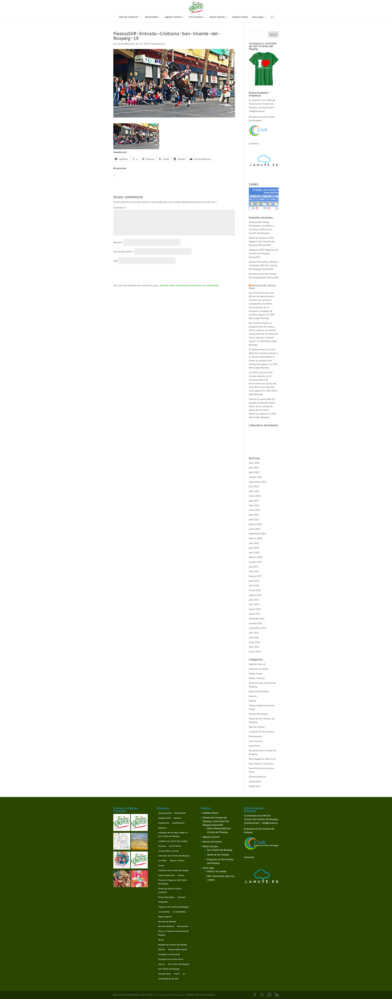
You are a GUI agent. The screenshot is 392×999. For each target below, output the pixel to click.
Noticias (161, 949)
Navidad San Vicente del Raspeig (172, 945)
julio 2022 (254, 515)
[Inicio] (121, 823)
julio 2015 (254, 600)
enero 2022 (254, 529)
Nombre (118, 242)
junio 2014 (254, 637)
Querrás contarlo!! (128, 17)
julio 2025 (254, 467)
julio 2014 (254, 633)
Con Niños (162, 861)
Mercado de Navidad (167, 922)
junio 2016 (254, 581)
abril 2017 (254, 571)
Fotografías (163, 902)
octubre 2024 (255, 477)
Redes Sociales (217, 17)
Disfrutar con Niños (259, 669)
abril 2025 (254, 472)
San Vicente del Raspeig (168, 969)
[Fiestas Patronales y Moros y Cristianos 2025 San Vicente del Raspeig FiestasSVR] (121, 860)
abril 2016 (254, 585)
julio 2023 (254, 501)
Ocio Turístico (196, 17)
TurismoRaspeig (125, 44)
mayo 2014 (254, 642)
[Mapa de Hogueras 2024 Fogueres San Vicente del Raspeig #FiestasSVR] (121, 842)
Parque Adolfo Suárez (177, 949)
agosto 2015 (255, 595)
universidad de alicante (168, 979)
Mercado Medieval (166, 926)
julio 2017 (254, 567)
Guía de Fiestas (257, 727)
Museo (161, 940)
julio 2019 (254, 543)
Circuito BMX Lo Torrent (168, 851)
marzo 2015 (255, 609)
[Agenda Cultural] (139, 860)
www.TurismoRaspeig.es (128, 994)
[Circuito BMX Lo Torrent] (139, 842)
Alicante (177, 818)
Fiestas (252, 701)
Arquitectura (163, 823)
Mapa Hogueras (165, 917)
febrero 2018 (255, 557)
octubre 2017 (255, 562)
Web (115, 261)
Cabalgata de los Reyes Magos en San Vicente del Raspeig (173, 834)
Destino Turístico (177, 861)
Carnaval (162, 846)
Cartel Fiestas (175, 846)
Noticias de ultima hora (262, 287)
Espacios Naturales (259, 691)
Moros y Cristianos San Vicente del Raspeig (173, 933)
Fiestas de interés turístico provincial (170, 890)
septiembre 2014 (257, 628)
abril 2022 (254, 519)
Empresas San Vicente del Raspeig (173, 870)
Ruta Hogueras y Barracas (262, 759)
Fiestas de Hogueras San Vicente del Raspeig (172, 882)
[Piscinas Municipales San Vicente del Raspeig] (139, 823)
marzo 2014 (255, 651)
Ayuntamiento (178, 823)
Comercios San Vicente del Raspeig (173, 856)
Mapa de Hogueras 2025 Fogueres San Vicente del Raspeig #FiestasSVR (262, 242)
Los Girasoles (164, 912)
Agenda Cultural (173, 17)
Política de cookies (216, 871)
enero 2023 (254, 510)
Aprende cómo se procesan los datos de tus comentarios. (189, 285)
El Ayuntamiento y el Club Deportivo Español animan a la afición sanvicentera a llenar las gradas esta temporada (263, 356)
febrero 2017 (255, 576)
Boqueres (162, 828)
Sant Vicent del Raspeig (178, 964)
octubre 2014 (255, 623)
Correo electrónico (123, 251)
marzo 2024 (255, 496)
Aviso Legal (258, 17)
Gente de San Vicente (218, 854)
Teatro (177, 974)
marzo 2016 (255, 590)
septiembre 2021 (257, 533)
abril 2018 (254, 552)
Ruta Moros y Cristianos (261, 763)
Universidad (255, 781)
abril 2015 (254, 604)
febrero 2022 (255, 524)
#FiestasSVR (151, 17)
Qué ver (161, 964)
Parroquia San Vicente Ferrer (170, 959)
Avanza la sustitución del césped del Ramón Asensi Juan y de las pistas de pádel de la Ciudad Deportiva (262, 406)
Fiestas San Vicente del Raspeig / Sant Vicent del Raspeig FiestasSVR (216, 821)
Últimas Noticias (257, 777)
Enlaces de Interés (212, 841)
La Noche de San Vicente (261, 731)
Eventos (253, 696)
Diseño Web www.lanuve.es (201, 994)
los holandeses (179, 912)
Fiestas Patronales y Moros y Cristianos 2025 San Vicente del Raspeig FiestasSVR (263, 266)
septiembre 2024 (257, 482)
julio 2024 (254, 486)
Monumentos (255, 736)
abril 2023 (254, 505)
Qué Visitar (254, 746)
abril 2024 (254, 491)
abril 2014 (254, 647)
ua (184, 974)
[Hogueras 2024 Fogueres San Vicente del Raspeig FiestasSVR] (139, 879)
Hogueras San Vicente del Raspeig (173, 907)
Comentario (120, 207)
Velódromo (254, 786)
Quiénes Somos (240, 17)
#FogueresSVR (164, 818)
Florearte (181, 897)
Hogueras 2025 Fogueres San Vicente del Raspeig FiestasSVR (263, 254)
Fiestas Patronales (258, 714)
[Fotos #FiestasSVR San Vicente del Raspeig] (121, 879)
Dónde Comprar (257, 678)
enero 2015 (254, 614)
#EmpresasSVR (165, 813)
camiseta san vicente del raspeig (172, 841)
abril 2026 (254, 463)
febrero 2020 (255, 538)
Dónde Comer (256, 673)
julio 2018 (254, 548)
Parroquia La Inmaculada (169, 954)
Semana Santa (164, 974)
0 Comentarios (157, 44)
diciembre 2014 (257, 618)
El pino (161, 866)
